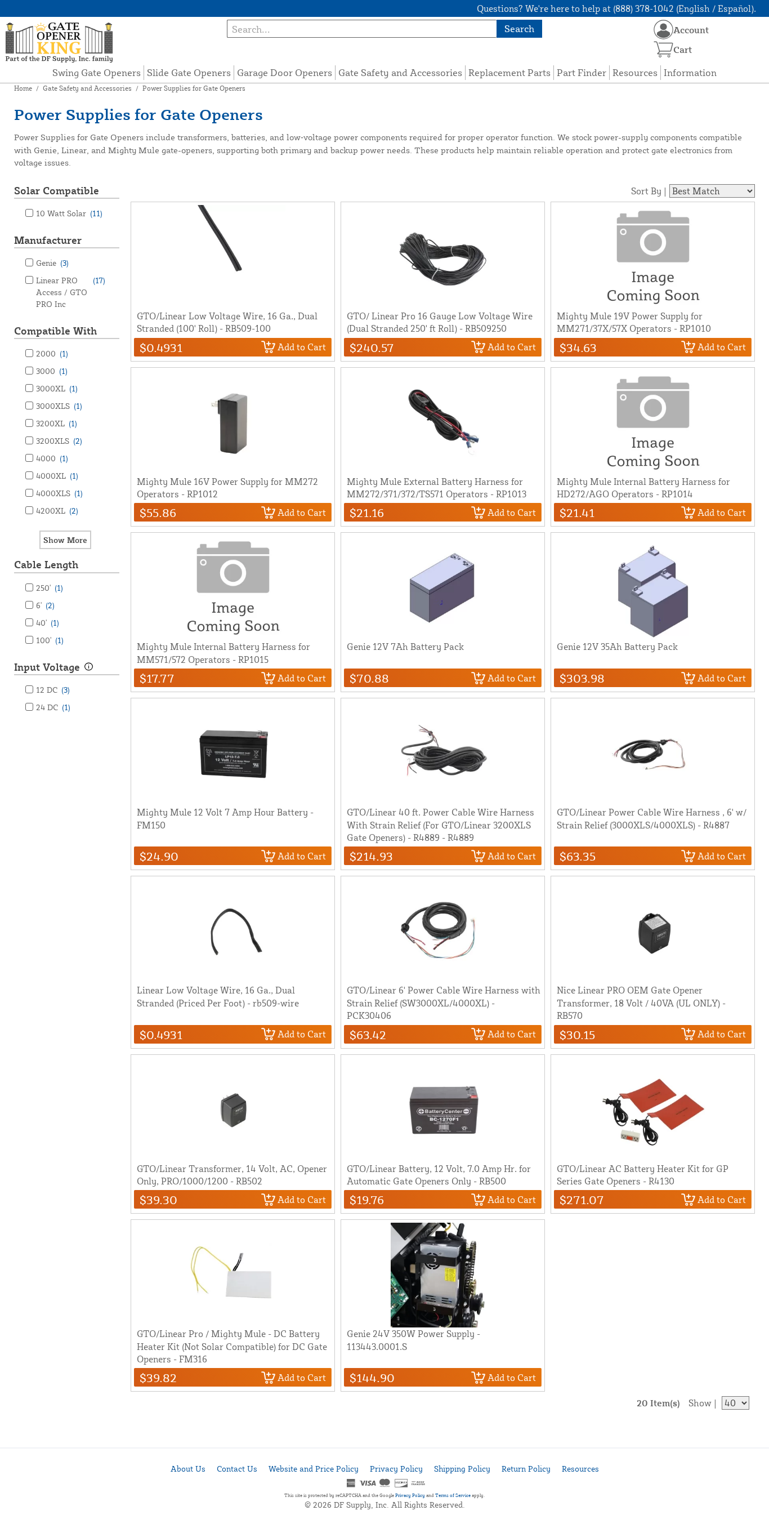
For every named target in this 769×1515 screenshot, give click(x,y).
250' (49, 587)
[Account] (663, 29)
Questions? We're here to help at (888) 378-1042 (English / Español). (616, 8)
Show (700, 1403)
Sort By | (649, 191)
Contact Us (237, 1468)
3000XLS (59, 406)
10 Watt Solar (69, 213)
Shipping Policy (462, 1468)
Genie (52, 263)
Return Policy (526, 1468)
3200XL (56, 423)
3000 (52, 371)
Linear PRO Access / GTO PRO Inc (70, 292)
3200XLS (59, 440)
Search (519, 28)
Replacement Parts (509, 72)
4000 (52, 458)
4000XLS (59, 493)
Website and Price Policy (314, 1468)
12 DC (53, 689)
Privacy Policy (396, 1468)
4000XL (57, 475)
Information (690, 72)
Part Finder (581, 72)
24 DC (53, 707)
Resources (635, 72)
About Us (188, 1468)
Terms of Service (453, 1495)
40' (47, 622)
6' (45, 605)
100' (50, 640)
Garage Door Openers (284, 72)
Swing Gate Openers (96, 72)
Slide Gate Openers (189, 72)
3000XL (57, 388)
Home (23, 88)
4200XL (57, 510)
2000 (52, 353)
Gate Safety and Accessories (400, 72)
